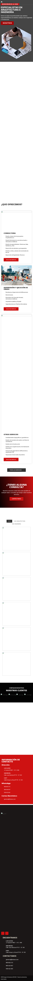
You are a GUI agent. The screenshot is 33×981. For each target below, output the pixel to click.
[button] (31, 2)
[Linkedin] (6, 933)
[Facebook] (2, 933)
